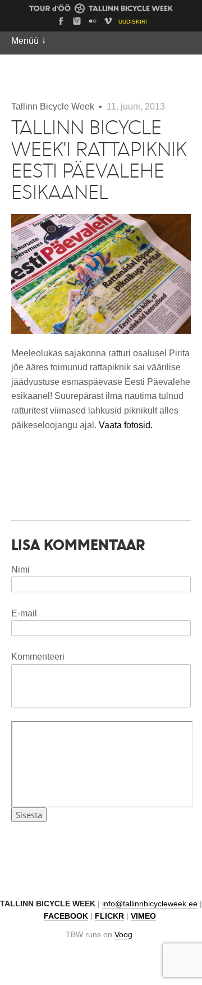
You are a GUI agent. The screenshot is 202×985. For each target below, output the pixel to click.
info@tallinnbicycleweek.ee (150, 904)
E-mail (24, 613)
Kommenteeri (38, 656)
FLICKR (109, 916)
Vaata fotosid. (126, 425)
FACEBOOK (66, 916)
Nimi (20, 569)
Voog (123, 934)
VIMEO (143, 916)
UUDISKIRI (132, 22)
